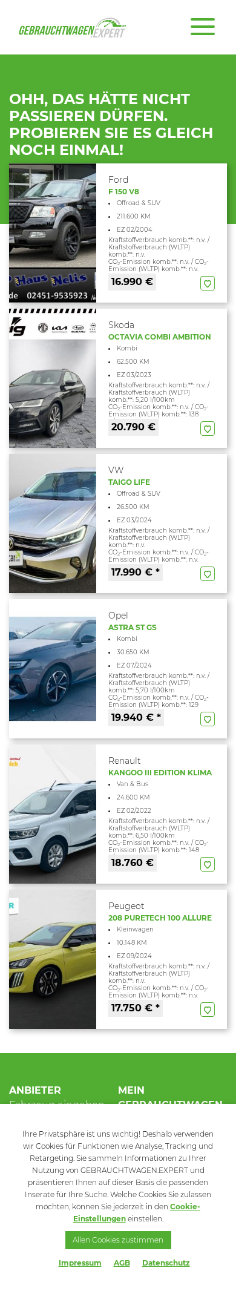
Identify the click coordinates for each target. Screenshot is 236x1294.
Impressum (80, 1262)
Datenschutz (166, 1262)
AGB (122, 1262)
